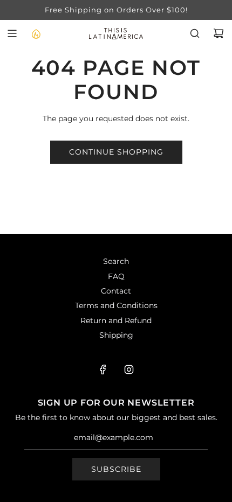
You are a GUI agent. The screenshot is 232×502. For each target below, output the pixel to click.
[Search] (195, 33)
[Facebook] (103, 369)
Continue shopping (116, 152)
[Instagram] (129, 369)
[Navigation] (12, 33)
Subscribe (116, 469)
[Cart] (218, 33)
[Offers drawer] (35, 33)
